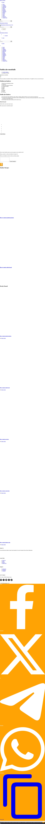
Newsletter (4, 569)
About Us (4, 560)
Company (4, 570)
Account (6, 35)
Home (3, 47)
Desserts (3, 9)
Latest (3, 4)
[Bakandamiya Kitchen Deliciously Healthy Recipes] (6, 24)
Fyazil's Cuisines (5, 72)
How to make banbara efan (5, 542)
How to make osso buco (4, 439)
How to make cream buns (4, 490)
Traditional (4, 11)
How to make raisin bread (6, 267)
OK (43, 822)
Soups (3, 14)
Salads (3, 15)
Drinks (3, 8)
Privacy (3, 562)
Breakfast (4, 10)
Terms (3, 561)
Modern (3, 12)
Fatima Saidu (3, 338)
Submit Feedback (13, 161)
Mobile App (4, 563)
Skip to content (2, 0)
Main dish (4, 7)
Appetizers (4, 6)
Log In (4, 29)
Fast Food (4, 16)
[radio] (23, 124)
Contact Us (4, 568)
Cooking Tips (4, 17)
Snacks (3, 13)
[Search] (0, 19)
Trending (4, 5)
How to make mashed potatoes (7, 217)
